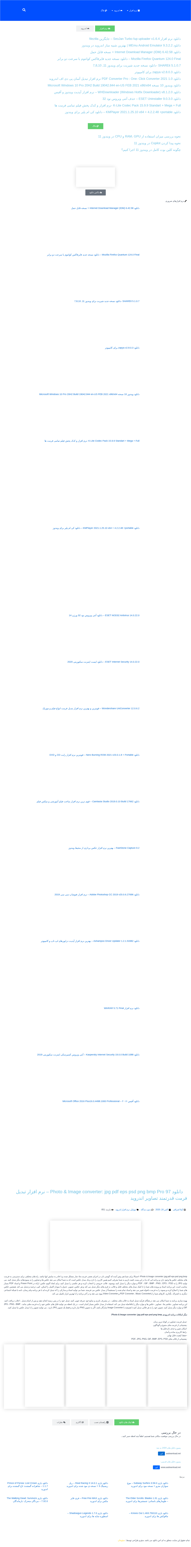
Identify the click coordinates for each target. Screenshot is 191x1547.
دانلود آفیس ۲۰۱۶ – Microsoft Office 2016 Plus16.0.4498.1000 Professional (100, 1101)
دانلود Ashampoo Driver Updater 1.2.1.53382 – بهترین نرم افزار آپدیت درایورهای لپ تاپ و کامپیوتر (90, 941)
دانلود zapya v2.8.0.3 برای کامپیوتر (158, 72)
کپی (161, 1454)
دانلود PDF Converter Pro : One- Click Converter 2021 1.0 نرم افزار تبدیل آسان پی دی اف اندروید (115, 78)
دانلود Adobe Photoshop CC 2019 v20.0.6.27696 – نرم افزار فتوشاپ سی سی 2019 (97, 894)
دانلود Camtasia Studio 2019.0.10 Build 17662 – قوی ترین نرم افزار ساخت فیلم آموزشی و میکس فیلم (88, 801)
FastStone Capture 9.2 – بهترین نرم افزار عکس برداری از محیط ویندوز (103, 848)
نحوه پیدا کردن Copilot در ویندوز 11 (157, 143)
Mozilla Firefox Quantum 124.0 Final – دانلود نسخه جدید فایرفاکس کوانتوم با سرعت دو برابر (119, 59)
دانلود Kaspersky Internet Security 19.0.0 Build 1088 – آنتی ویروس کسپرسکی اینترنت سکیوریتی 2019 (88, 1054)
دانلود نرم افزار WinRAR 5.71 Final (121, 1008)
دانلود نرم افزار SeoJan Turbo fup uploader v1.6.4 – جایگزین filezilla (135, 38)
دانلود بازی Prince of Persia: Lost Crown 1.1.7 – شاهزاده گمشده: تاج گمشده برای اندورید (27, 1486)
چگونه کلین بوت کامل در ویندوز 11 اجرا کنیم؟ (151, 149)
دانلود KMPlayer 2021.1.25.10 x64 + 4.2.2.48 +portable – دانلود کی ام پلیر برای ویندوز (123, 112)
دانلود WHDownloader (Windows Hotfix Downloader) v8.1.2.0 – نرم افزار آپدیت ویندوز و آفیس (117, 92)
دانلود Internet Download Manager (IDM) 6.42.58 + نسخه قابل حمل (135, 52)
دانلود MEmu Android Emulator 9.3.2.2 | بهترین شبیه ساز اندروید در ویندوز (131, 45)
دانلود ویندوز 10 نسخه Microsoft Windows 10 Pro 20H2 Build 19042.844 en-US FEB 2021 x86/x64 (114, 85)
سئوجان (121, 1540)
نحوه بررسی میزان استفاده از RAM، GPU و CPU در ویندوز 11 (139, 136)
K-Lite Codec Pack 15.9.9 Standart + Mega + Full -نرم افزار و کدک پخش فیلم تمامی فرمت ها (118, 105)
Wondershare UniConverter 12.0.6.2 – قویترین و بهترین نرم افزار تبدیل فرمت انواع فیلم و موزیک (90, 708)
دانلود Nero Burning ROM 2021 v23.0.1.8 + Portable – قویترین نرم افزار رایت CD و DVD (94, 755)
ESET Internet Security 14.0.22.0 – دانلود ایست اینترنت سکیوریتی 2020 (103, 662)
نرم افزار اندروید (123, 1209)
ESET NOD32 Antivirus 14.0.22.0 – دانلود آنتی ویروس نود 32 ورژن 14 (104, 615)
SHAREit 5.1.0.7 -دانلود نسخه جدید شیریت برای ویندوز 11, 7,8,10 (137, 65)
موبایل (133, 1209)
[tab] (105, 28)
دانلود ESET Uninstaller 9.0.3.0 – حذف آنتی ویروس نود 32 (142, 98)
